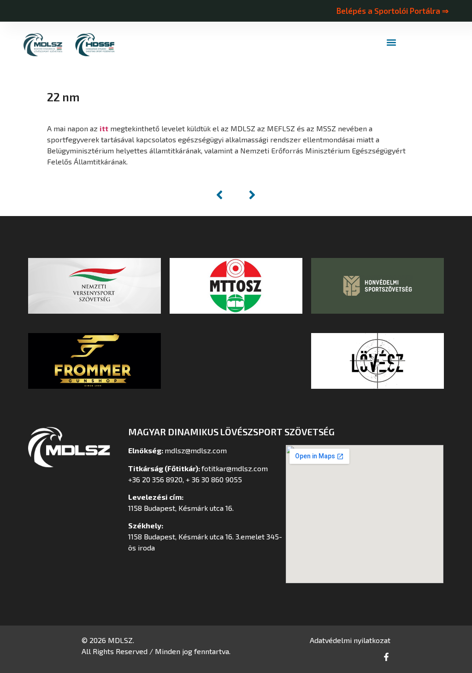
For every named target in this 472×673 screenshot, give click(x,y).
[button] (391, 42)
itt (104, 128)
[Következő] (247, 195)
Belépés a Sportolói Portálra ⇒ (392, 10)
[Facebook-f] (386, 657)
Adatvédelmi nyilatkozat (350, 640)
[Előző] (224, 195)
